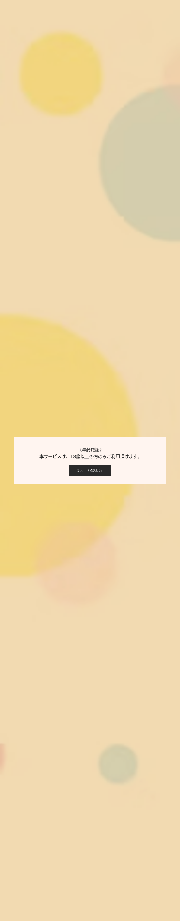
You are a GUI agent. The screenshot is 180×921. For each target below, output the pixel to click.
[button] (90, 470)
